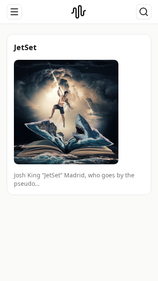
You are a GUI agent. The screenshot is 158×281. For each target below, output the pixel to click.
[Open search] (143, 11)
